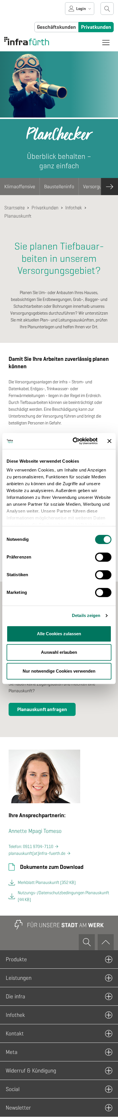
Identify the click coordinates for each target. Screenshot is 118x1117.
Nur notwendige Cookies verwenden (59, 671)
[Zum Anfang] (106, 942)
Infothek (73, 208)
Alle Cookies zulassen (59, 633)
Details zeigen (86, 615)
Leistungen (19, 977)
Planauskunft (18, 216)
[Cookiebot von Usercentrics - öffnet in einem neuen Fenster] (73, 441)
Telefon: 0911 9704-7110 (31, 846)
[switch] (103, 557)
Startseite (14, 208)
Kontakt (15, 1033)
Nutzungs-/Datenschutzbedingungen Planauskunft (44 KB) (63, 896)
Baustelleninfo (59, 186)
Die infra (15, 996)
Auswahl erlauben (59, 652)
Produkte (16, 959)
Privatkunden (96, 27)
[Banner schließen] (109, 441)
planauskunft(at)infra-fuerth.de (37, 853)
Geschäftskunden (56, 27)
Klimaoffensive (19, 186)
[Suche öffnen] (107, 8)
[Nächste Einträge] (109, 186)
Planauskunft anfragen (42, 709)
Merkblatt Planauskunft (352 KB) (47, 882)
